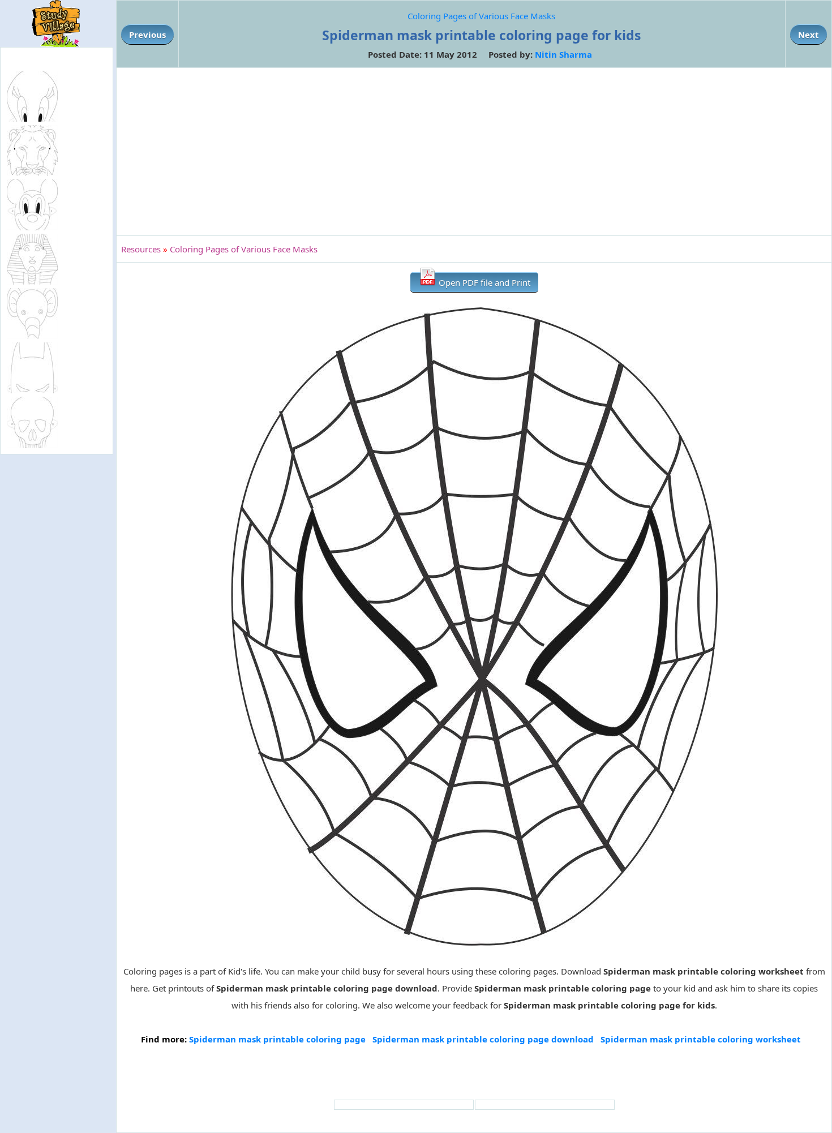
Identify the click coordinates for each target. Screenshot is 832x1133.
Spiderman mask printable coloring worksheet (701, 1039)
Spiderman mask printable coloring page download (483, 1039)
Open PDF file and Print (483, 282)
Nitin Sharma (563, 54)
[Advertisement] (474, 151)
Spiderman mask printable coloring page (277, 1039)
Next (808, 34)
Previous (147, 34)
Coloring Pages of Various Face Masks (481, 16)
